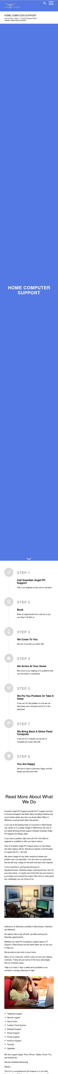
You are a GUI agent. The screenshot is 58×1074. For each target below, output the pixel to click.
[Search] (43, 3)
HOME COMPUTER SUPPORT (20, 15)
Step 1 (23, 573)
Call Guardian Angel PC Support (31, 581)
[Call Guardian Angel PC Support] (10, 574)
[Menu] (50, 3)
